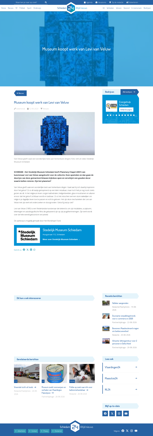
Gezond (126, 8)
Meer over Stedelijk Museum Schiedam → (61, 239)
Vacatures (102, 2)
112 (16, 8)
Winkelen (110, 8)
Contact (34, 431)
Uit (104, 8)
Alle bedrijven (127, 92)
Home (3, 8)
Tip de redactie (117, 2)
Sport (29, 8)
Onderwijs (37, 8)
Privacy (45, 431)
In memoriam (136, 8)
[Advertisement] (54, 274)
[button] (107, 115)
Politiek (22, 8)
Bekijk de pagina (126, 109)
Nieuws (10, 8)
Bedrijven (147, 8)
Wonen (119, 8)
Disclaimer (58, 431)
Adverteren (133, 2)
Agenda (89, 2)
